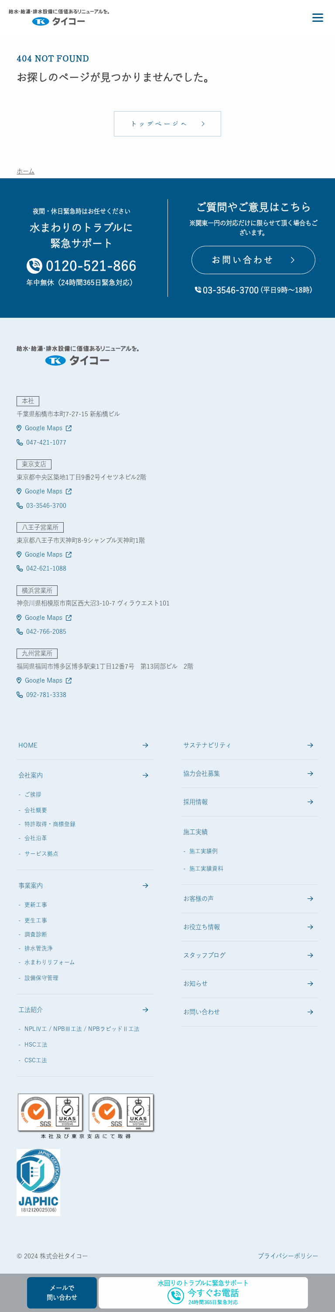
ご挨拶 (32, 794)
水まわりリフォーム (49, 962)
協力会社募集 (201, 773)
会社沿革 (35, 838)
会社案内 (30, 775)
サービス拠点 (41, 854)
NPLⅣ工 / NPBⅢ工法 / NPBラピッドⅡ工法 (82, 1029)
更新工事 (35, 905)
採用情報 (195, 802)
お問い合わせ (201, 1012)
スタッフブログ (204, 955)
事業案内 (30, 885)
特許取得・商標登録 (49, 824)
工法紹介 (30, 1009)
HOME (28, 745)
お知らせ (195, 983)
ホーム (25, 171)
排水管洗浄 (38, 948)
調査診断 (35, 934)
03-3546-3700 (46, 505)
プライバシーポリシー (288, 1256)
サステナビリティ (207, 745)
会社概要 (35, 810)
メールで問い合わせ (62, 1293)
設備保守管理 (41, 978)
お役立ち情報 (201, 927)
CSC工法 (35, 1060)
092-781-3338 (46, 694)
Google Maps (43, 428)
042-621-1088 (46, 568)
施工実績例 (203, 851)
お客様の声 (198, 898)
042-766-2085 (46, 631)
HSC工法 (36, 1044)
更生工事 (35, 920)
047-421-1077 (46, 442)
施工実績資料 (206, 868)
